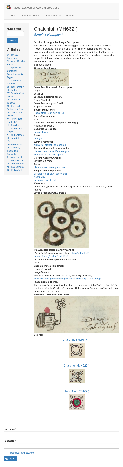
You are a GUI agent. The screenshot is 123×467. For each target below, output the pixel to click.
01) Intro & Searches (12, 56)
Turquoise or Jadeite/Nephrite (49, 154)
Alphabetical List (53, 15)
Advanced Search (31, 15)
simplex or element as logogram (50, 144)
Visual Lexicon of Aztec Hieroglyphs (36, 7)
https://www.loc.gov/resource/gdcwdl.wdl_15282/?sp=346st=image (67, 278)
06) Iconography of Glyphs (15, 88)
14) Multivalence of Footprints (15, 136)
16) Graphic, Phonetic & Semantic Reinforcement (14, 152)
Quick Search (14, 28)
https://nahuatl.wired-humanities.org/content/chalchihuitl (63, 254)
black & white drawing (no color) (50, 167)
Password (10, 440)
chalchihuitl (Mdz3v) (76, 391)
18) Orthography (15, 163)
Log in (11, 458)
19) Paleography (15, 166)
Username (10, 429)
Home (14, 15)
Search (12, 40)
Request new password (22, 452)
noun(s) (38, 138)
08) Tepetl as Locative (13, 101)
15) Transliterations (15, 143)
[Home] (9, 7)
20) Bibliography (15, 170)
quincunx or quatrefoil (45, 180)
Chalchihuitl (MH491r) (76, 339)
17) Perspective (15, 160)
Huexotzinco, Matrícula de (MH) (50, 112)
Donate (70, 15)
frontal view (39, 176)
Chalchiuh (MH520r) (76, 365)
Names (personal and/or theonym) (51, 151)
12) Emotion (13, 125)
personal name (41, 132)
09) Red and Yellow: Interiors (15, 107)
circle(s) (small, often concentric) (50, 173)
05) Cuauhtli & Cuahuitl (14, 82)
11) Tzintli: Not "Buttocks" (14, 120)
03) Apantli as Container (14, 69)
